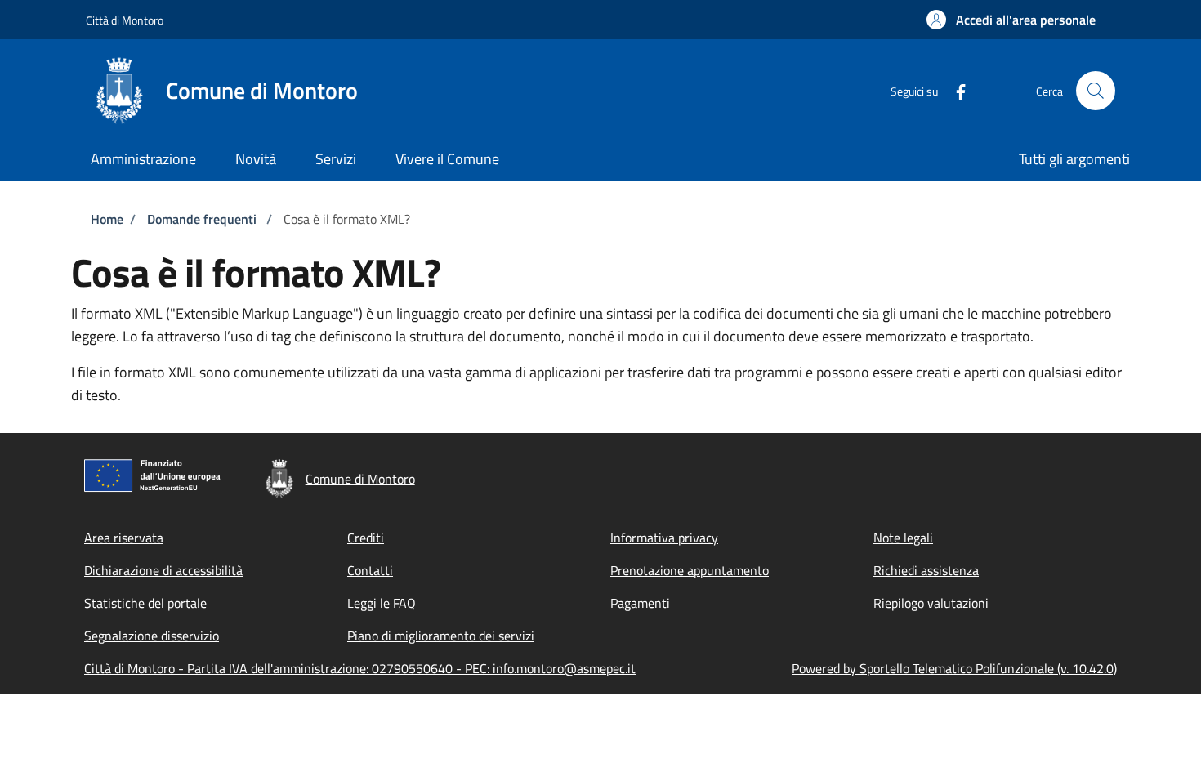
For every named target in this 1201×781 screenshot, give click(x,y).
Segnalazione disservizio (151, 635)
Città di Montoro (124, 20)
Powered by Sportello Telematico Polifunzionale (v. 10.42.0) (954, 668)
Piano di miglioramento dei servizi (440, 635)
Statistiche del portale (145, 603)
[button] (1011, 19)
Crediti (365, 537)
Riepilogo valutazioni (931, 603)
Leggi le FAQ (381, 603)
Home (107, 219)
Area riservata (123, 537)
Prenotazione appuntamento (689, 570)
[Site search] (1095, 90)
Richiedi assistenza (926, 570)
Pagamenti (640, 603)
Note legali (903, 537)
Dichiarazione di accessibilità (163, 570)
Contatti (370, 570)
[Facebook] (954, 90)
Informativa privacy (664, 537)
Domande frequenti (203, 219)
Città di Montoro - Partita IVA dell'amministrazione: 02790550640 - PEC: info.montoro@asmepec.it (360, 668)
